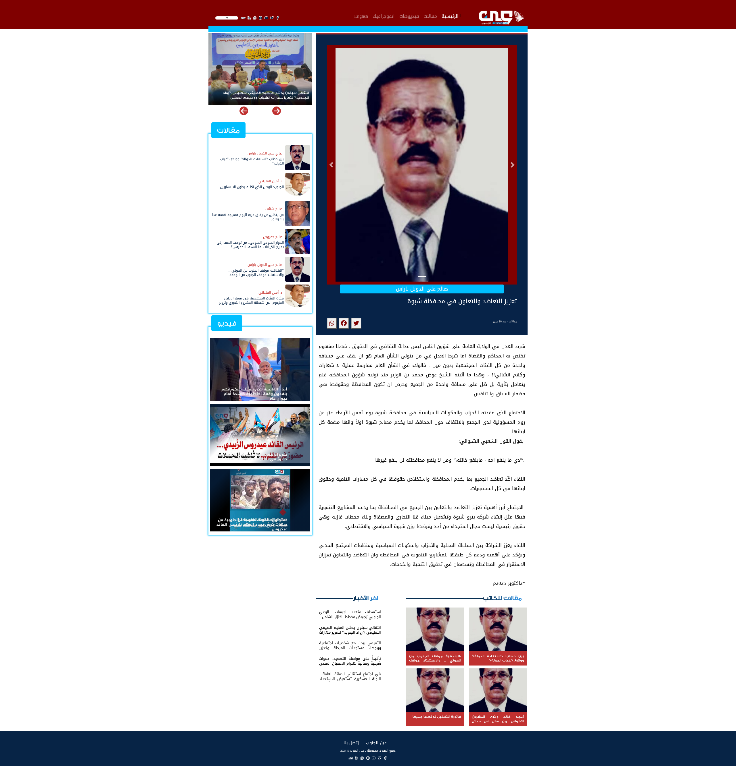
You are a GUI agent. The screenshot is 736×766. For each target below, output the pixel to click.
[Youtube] (373, 758)
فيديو (227, 323)
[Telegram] (368, 758)
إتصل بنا (351, 742)
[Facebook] (385, 758)
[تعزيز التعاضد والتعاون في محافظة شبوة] (356, 323)
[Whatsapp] (362, 758)
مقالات (430, 15)
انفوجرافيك (384, 15)
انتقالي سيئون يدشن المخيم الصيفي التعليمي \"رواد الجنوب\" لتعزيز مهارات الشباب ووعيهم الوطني (269, 95)
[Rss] (356, 758)
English (361, 15)
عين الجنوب (376, 742)
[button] (331, 164)
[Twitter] (379, 758)
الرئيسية (450, 15)
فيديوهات (409, 15)
